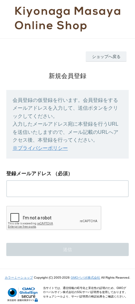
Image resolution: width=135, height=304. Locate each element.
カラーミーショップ (19, 277)
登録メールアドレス (28, 173)
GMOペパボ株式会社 (85, 277)
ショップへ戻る (106, 56)
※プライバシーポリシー (40, 148)
